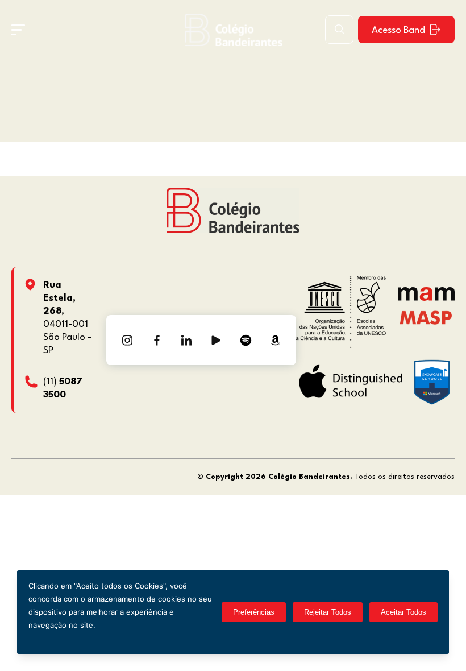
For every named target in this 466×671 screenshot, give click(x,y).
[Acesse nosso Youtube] (216, 340)
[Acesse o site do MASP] (426, 317)
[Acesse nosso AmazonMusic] (275, 340)
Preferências (253, 612)
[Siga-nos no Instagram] (127, 340)
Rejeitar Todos (327, 612)
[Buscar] (339, 29)
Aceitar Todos (403, 612)
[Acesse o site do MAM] (426, 298)
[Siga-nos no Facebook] (156, 340)
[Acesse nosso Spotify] (245, 340)
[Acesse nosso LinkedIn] (186, 340)
